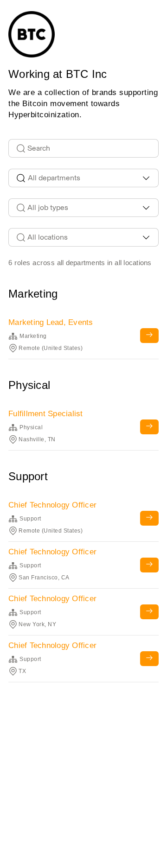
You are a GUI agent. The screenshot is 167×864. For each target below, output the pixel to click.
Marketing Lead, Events (50, 322)
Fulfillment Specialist (45, 413)
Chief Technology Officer (52, 505)
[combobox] (83, 178)
